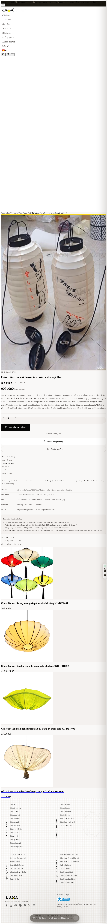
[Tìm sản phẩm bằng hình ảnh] (33, 918)
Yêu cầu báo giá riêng (54, 442)
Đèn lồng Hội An (16, 829)
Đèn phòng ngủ (15, 843)
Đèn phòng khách (16, 846)
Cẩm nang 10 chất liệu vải (69, 858)
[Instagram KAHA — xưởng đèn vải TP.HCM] (11, 905)
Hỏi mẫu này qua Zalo (54, 449)
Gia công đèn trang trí (18, 858)
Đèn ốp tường (15, 818)
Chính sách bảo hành (67, 879)
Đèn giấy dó (14, 836)
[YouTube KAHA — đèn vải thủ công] (15, 905)
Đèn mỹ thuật (15, 839)
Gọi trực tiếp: (11, 541)
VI (5, 51)
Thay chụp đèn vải (16, 868)
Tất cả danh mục (66, 825)
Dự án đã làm (14, 879)
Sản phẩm (14, 213)
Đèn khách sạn (65, 815)
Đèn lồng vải (14, 832)
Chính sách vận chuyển (68, 875)
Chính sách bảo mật (67, 882)
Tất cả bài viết (65, 868)
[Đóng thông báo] (3, 5)
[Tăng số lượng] (15, 418)
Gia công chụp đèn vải (18, 854)
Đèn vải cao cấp (15, 808)
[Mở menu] (12, 54)
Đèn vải (12, 804)
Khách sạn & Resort (67, 818)
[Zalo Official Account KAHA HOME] (25, 905)
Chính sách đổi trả (66, 872)
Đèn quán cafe (65, 808)
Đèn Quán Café (25, 213)
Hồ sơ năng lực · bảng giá (69, 854)
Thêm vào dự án (54, 434)
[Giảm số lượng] (3, 418)
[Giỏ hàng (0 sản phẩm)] (7, 54)
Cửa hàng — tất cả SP (67, 822)
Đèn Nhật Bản (15, 825)
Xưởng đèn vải (15, 861)
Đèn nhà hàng (65, 804)
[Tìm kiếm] (3, 54)
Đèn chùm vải (15, 815)
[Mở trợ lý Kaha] (75, 918)
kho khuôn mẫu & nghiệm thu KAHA (49, 481)
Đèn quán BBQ (65, 811)
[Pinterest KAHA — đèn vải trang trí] (20, 905)
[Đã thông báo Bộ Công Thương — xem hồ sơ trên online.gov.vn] (63, 899)
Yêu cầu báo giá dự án (18, 872)
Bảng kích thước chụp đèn (69, 861)
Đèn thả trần (14, 811)
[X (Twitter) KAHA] (29, 905)
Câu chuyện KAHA (17, 875)
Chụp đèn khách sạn (17, 865)
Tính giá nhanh (65, 865)
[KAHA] (14, 12)
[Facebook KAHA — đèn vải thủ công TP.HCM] (6, 905)
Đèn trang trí (14, 822)
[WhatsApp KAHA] (34, 905)
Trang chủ (5, 213)
